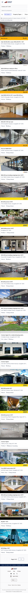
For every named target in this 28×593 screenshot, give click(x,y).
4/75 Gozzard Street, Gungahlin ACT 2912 (11, 523)
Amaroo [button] (23, 565)
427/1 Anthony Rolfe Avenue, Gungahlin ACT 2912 (13, 550)
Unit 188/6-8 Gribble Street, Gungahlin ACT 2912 (13, 310)
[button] (2, 29)
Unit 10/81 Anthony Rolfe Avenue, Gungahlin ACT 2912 (14, 497)
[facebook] (11, 573)
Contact (9, 571)
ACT (10, 565)
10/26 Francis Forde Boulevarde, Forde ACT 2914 (13, 70)
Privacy (9, 585)
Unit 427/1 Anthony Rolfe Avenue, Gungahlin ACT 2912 (14, 363)
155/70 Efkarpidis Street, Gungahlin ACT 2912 (12, 97)
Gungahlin (19, 565)
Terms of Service (16, 591)
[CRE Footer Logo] (14, 568)
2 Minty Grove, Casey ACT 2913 (9, 443)
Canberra (14, 565)
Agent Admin (15, 576)
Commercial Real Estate (8, 2)
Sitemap (19, 585)
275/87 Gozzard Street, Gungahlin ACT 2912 (12, 150)
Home (3, 565)
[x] (16, 573)
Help (14, 571)
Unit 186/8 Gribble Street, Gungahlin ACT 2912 (12, 177)
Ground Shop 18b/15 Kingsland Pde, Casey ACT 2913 (14, 417)
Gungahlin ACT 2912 (6, 230)
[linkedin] (14, 573)
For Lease (7, 565)
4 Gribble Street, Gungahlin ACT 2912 (10, 337)
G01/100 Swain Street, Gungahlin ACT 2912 (12, 470)
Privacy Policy (8, 591)
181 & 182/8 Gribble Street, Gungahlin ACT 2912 (13, 43)
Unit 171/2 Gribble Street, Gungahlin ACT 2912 (12, 283)
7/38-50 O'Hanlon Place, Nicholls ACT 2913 (12, 390)
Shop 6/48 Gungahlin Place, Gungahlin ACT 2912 (13, 257)
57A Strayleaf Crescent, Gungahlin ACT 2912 (12, 123)
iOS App (19, 571)
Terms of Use (14, 585)
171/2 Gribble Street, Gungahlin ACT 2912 (11, 203)
